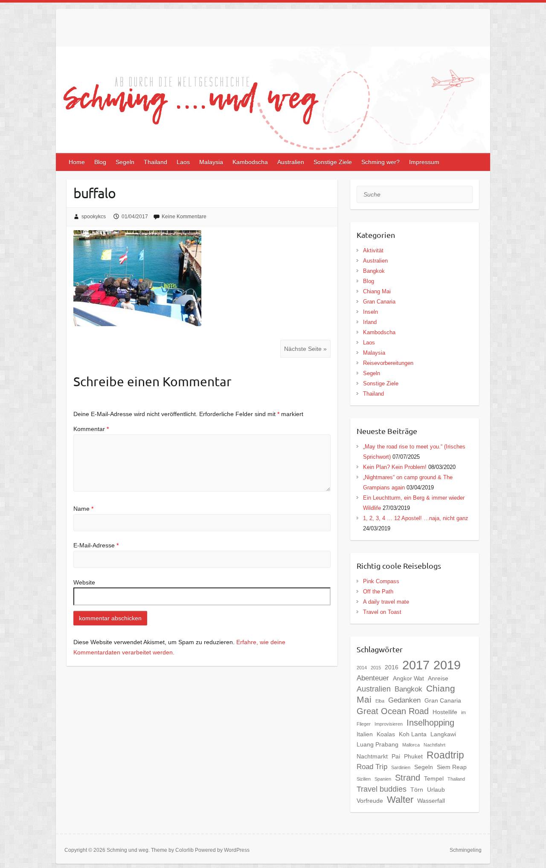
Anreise (438, 678)
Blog (100, 162)
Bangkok (374, 271)
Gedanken (404, 700)
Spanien (383, 778)
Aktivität (373, 250)
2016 (391, 667)
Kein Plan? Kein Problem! (395, 467)
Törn (416, 789)
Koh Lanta (413, 734)
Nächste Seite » (305, 348)
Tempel (434, 778)
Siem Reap (452, 767)
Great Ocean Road (393, 711)
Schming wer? (380, 162)
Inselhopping (430, 722)
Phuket (413, 756)
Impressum (424, 162)
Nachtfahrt (434, 744)
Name (83, 508)
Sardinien (400, 767)
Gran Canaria (379, 301)
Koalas (386, 734)
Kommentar (91, 428)
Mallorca (411, 744)
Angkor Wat (408, 678)
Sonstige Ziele (333, 162)
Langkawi (443, 734)
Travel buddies (382, 788)
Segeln (125, 162)
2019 (447, 665)
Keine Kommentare (184, 217)
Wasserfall (431, 800)
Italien (365, 734)
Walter (400, 799)
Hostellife (445, 712)
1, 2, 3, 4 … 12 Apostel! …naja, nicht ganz (415, 518)
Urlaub (436, 789)
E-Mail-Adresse (96, 545)
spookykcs (93, 217)
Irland (370, 322)
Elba (379, 700)
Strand (407, 777)
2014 (362, 667)
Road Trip (372, 766)
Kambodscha (250, 162)
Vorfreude (370, 800)
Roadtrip (445, 755)
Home (77, 162)
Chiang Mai (377, 291)
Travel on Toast (382, 612)
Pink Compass (381, 581)
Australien (290, 162)
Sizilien (364, 778)
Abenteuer (373, 678)
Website (84, 582)
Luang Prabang (377, 744)
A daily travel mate (386, 602)
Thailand (155, 162)
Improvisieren (389, 723)
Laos (183, 162)
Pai (396, 756)
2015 (376, 667)
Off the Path (378, 591)
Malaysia (211, 162)
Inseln (370, 312)
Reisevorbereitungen (388, 363)
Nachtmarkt (372, 756)
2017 (416, 665)
